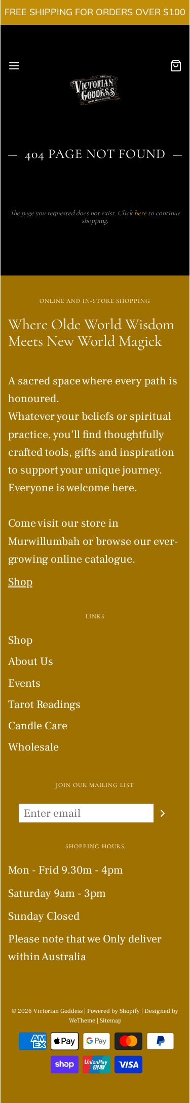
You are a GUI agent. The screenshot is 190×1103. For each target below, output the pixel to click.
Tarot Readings (44, 704)
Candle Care (37, 726)
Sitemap (111, 1021)
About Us (30, 661)
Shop (20, 582)
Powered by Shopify (113, 1011)
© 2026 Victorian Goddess (47, 1011)
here (140, 213)
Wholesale (33, 747)
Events (24, 683)
